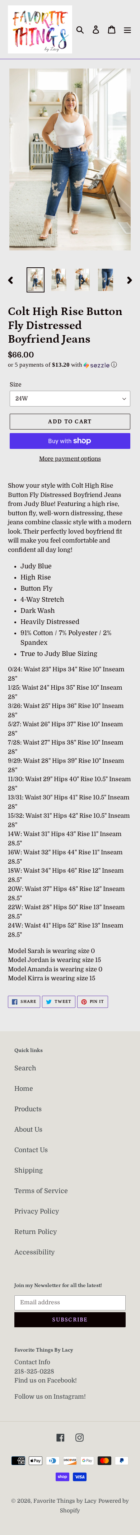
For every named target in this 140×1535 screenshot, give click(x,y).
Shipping (28, 1170)
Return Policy (35, 1231)
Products (28, 1109)
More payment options (70, 459)
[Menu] (127, 29)
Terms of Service (41, 1190)
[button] (70, 365)
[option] (35, 280)
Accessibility (34, 1252)
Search (25, 1068)
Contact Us (31, 1150)
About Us (28, 1129)
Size (16, 384)
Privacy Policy (36, 1211)
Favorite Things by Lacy (65, 1501)
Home (23, 1088)
